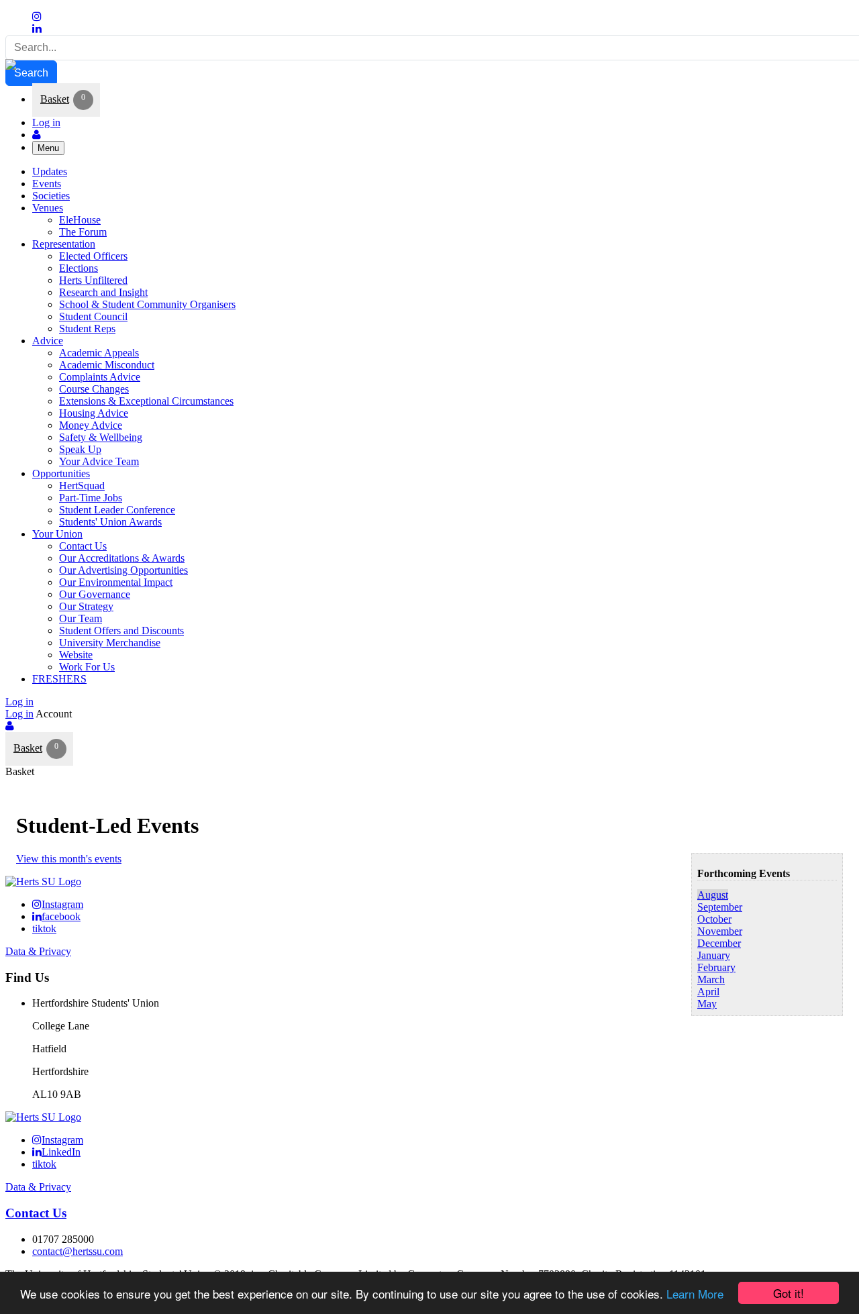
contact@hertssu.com (77, 1251)
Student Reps (87, 328)
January (713, 955)
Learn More (694, 1293)
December (719, 943)
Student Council (93, 316)
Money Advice (90, 425)
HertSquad (82, 485)
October (714, 919)
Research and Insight (103, 292)
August (712, 895)
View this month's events (68, 858)
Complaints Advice (99, 377)
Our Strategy (86, 606)
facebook (61, 916)
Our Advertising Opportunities (123, 570)
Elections (78, 268)
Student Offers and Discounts (121, 630)
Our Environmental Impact (115, 582)
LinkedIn (61, 1152)
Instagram (62, 904)
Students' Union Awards (110, 521)
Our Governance (94, 594)
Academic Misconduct (106, 364)
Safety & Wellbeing (100, 437)
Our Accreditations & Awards (122, 558)
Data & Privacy (38, 951)
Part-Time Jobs (90, 497)
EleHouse (80, 219)
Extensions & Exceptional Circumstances (146, 401)
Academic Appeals (99, 352)
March (711, 979)
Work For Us (87, 666)
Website (76, 654)
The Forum (83, 232)
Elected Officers (93, 256)
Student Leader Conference (117, 509)
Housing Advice (93, 413)
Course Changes (94, 389)
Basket (54, 99)
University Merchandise (109, 642)
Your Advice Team (99, 461)
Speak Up (80, 449)
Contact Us (83, 546)
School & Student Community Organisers (147, 304)
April (708, 991)
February (716, 967)
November (719, 931)
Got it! (788, 1292)
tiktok (44, 928)
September (719, 907)
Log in (46, 122)
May (707, 1003)
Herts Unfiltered (93, 280)
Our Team (80, 618)
